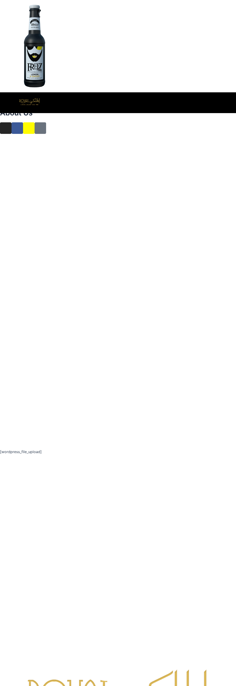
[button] (233, 101)
